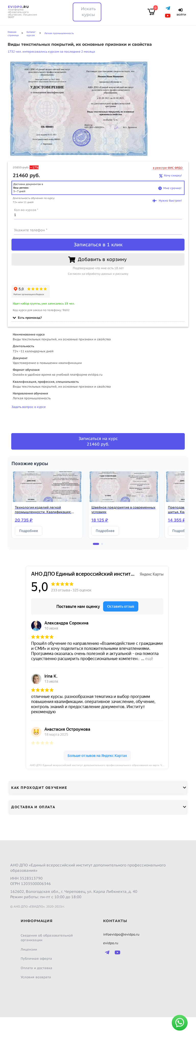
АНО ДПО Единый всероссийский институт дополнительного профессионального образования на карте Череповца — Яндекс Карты (99, 765)
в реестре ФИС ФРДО (167, 168)
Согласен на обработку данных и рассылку (98, 274)
